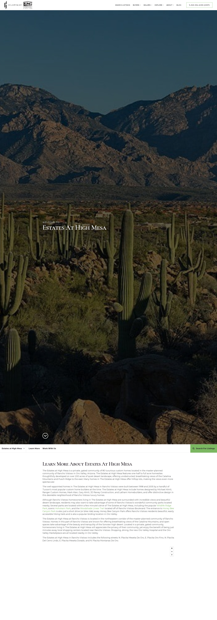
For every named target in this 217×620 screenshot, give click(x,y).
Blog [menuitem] (179, 5)
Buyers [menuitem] (136, 5)
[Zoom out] (171, 551)
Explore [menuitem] (159, 5)
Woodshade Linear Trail (92, 508)
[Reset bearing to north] (171, 554)
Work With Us (49, 448)
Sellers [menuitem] (147, 5)
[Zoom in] (171, 548)
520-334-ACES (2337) (200, 5)
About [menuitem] (169, 5)
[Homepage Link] (18, 5)
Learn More (34, 448)
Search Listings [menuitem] (122, 5)
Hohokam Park (63, 508)
